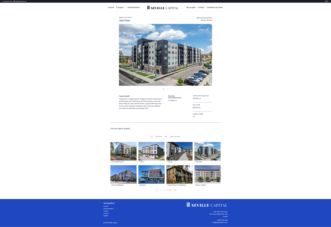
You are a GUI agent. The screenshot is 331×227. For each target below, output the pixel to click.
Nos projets (191, 8)
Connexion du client (215, 8)
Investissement (133, 8)
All (151, 136)
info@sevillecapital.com (220, 222)
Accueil (111, 8)
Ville (166, 136)
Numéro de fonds (175, 136)
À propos (119, 8)
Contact (201, 8)
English (105, 216)
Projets (105, 211)
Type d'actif (158, 136)
